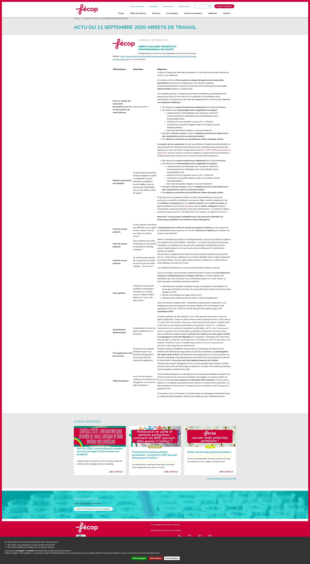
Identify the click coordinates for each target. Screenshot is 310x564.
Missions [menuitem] (156, 13)
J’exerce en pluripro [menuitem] (193, 13)
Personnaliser (171, 558)
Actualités (153, 6)
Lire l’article (116, 471)
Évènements (168, 6)
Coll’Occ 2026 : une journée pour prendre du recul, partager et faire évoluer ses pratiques (100, 451)
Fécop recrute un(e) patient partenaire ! (209, 452)
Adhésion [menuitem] (212, 13)
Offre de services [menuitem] (138, 13)
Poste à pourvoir (137, 6)
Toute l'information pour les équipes (93, 509)
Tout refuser (156, 558)
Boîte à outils (184, 6)
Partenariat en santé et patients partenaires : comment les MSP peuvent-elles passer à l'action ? (155, 454)
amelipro (189, 206)
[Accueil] (87, 9)
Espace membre (224, 6)
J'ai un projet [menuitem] (172, 13)
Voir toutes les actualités (221, 479)
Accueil (77, 19)
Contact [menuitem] (226, 13)
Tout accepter (139, 558)
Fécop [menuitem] (121, 13)
